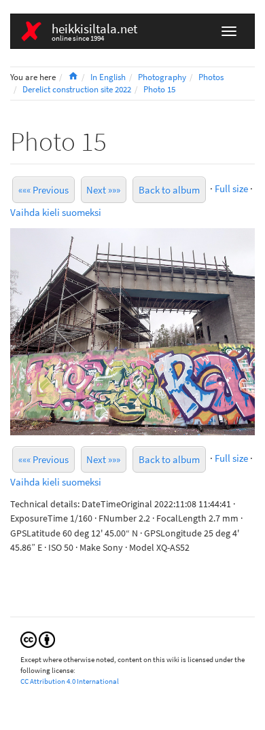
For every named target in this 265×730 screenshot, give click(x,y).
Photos (211, 77)
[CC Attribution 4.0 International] (37, 638)
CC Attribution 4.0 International (69, 681)
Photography (162, 77)
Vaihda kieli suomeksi (55, 212)
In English (108, 77)
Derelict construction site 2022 (76, 89)
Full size (231, 188)
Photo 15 (159, 89)
